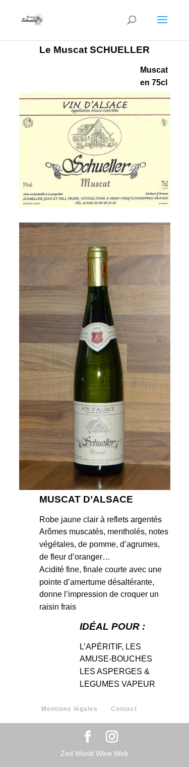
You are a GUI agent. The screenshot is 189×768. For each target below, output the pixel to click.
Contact (124, 708)
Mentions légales (69, 708)
